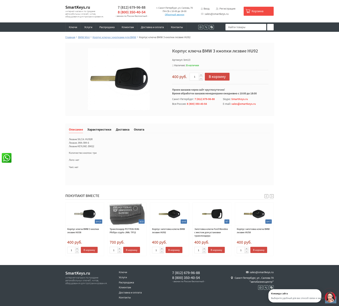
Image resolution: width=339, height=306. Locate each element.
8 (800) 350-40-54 (131, 12)
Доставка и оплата (152, 27)
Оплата (139, 129)
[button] (272, 196)
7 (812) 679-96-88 (131, 7)
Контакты (177, 27)
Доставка (122, 129)
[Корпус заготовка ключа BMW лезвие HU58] (254, 213)
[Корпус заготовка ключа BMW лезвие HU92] (169, 213)
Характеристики (99, 129)
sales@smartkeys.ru (217, 14)
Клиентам (128, 27)
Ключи (73, 27)
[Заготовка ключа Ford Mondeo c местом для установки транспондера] (212, 213)
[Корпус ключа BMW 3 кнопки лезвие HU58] (85, 213)
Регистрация (227, 8)
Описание (76, 129)
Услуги (88, 27)
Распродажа (107, 27)
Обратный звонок (174, 14)
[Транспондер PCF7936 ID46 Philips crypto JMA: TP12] (127, 213)
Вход (207, 8)
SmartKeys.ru (77, 7)
